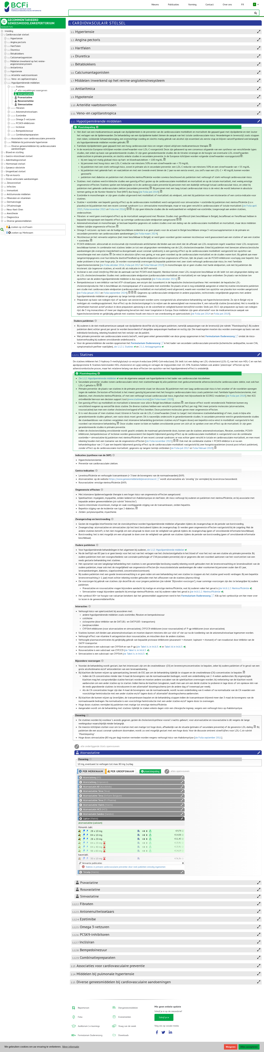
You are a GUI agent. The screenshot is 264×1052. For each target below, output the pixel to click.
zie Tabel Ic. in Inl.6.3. (148, 646)
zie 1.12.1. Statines (123, 346)
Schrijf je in (164, 1017)
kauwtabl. (83, 854)
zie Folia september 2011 (208, 737)
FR (242, 4)
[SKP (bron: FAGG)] (84, 831)
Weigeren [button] (231, 1047)
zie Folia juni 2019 (148, 191)
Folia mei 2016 (117, 209)
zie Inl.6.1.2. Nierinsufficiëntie (234, 588)
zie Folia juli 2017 (180, 448)
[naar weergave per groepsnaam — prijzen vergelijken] (79, 831)
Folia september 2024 (115, 292)
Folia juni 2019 (221, 313)
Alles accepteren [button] (249, 1047)
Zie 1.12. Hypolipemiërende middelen (97, 378)
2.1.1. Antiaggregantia (150, 346)
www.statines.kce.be (138, 399)
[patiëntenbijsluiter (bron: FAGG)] (87, 831)
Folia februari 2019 (153, 264)
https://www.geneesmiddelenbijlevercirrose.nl (132, 478)
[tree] (30, 126)
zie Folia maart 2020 (162, 399)
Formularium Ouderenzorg (220, 336)
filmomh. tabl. (85, 827)
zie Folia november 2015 (159, 440)
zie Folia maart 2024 (146, 233)
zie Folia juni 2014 (200, 313)
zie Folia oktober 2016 (112, 264)
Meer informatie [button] (70, 1046)
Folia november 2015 (95, 209)
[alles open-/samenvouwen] (182, 777)
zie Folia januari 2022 (89, 292)
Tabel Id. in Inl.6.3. (174, 646)
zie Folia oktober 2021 (164, 278)
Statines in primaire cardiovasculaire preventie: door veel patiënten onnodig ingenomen (125, 867)
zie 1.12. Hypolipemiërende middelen (165, 549)
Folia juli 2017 (132, 264)
